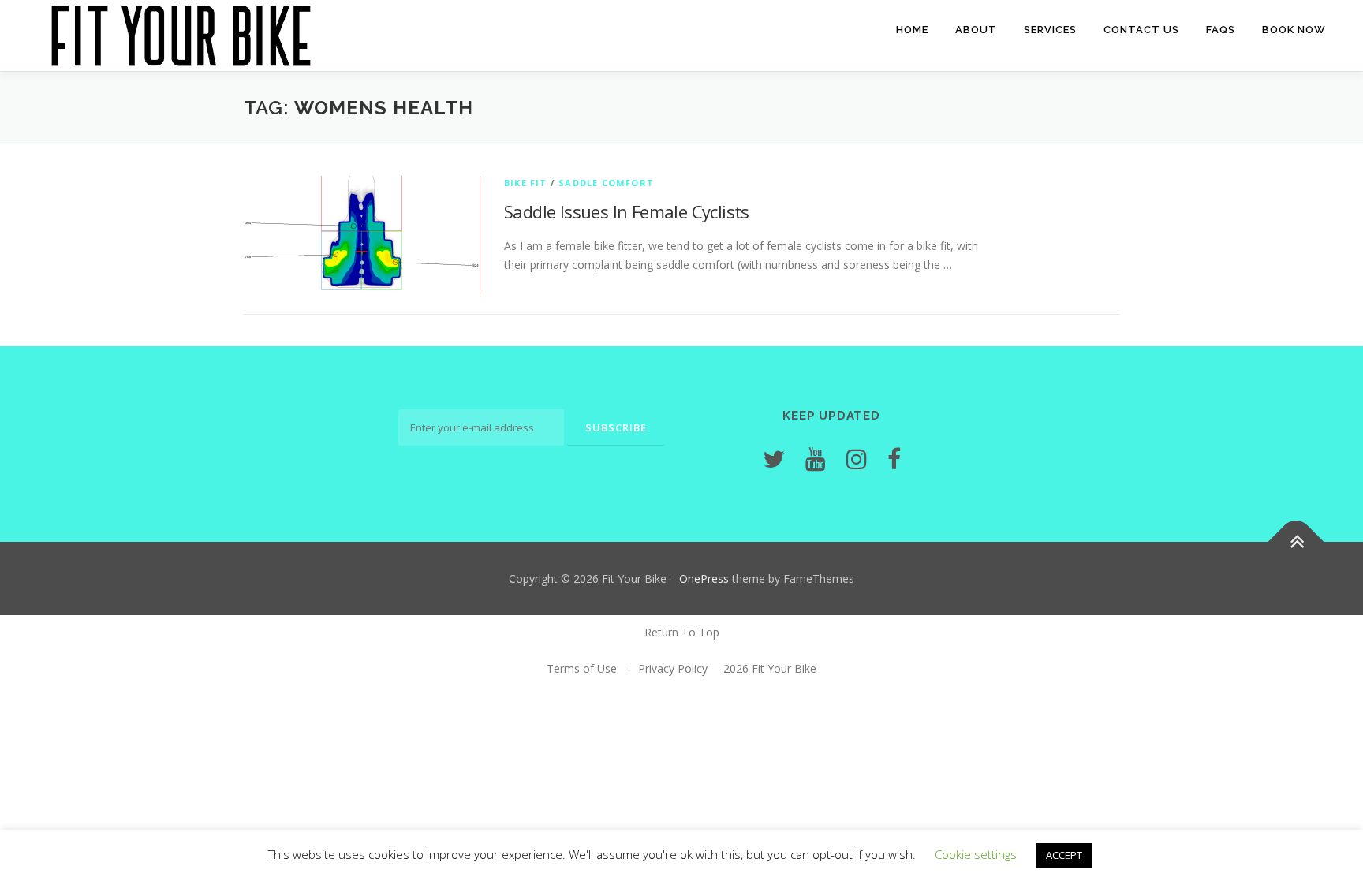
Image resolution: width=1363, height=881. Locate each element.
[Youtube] (815, 458)
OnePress (704, 578)
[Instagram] (856, 458)
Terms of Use (582, 668)
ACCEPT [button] (1064, 855)
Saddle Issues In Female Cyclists (626, 211)
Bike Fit (525, 183)
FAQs (1220, 29)
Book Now (1294, 29)
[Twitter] (774, 458)
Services (1050, 29)
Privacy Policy (673, 668)
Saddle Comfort (606, 183)
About (976, 29)
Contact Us (1141, 29)
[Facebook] (894, 458)
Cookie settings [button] (976, 854)
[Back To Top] (1296, 541)
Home (912, 29)
